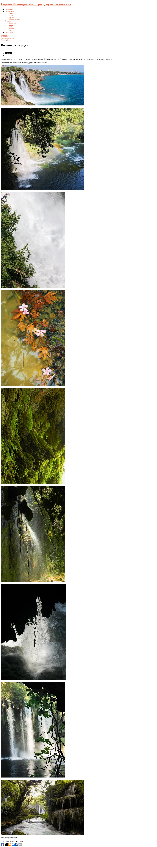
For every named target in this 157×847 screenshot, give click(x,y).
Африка (11, 13)
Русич (11, 30)
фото (9, 40)
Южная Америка (14, 19)
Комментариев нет (7, 38)
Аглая (11, 25)
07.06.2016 (5, 36)
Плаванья (8, 21)
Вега (10, 27)
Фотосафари (9, 9)
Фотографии (9, 32)
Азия (11, 15)
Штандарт (12, 23)
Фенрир (11, 28)
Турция (3, 40)
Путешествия (9, 11)
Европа (11, 17)
